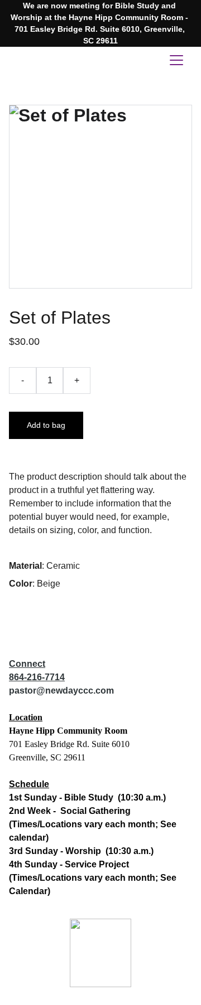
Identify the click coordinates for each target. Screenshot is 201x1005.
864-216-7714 (37, 677)
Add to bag (46, 425)
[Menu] (176, 60)
